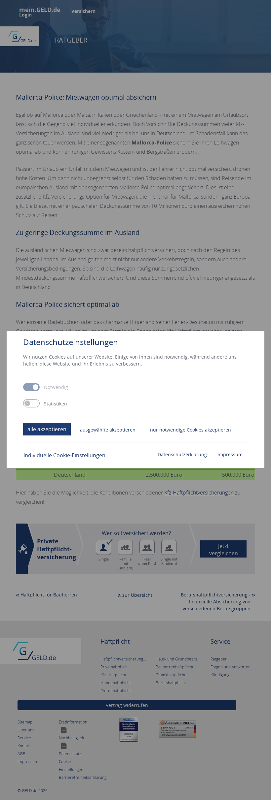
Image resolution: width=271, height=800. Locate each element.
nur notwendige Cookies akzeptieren (190, 430)
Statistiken (55, 404)
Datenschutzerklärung (182, 454)
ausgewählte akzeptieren (108, 430)
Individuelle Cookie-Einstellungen (64, 455)
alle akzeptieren (46, 429)
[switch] (31, 403)
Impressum (230, 454)
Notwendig (56, 387)
